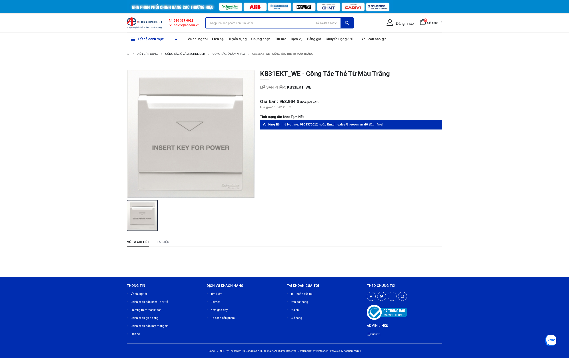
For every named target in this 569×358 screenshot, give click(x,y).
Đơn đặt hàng (299, 301)
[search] (347, 23)
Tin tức (280, 39)
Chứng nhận (260, 39)
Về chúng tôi (197, 39)
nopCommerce (352, 350)
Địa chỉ (295, 309)
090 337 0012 (183, 20)
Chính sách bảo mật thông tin (149, 326)
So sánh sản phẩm (223, 318)
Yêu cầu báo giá (374, 39)
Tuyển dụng (237, 39)
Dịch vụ (297, 39)
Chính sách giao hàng (144, 318)
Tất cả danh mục (151, 39)
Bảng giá (314, 39)
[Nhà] (128, 53)
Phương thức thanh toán (146, 309)
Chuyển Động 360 (339, 39)
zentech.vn (322, 350)
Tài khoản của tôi (302, 293)
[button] (430, 23)
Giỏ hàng (296, 318)
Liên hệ (218, 39)
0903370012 (309, 124)
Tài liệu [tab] (163, 242)
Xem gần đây (219, 309)
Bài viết (215, 301)
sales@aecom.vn (187, 25)
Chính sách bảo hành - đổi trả (149, 301)
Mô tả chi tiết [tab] (138, 242)
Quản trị (375, 334)
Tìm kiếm (216, 293)
